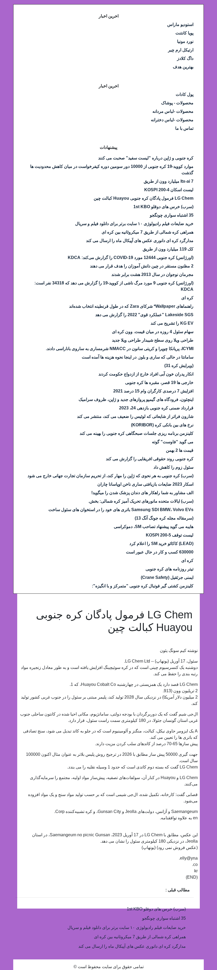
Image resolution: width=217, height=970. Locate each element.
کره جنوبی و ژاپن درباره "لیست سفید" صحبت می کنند (145, 158)
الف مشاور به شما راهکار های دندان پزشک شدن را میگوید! (142, 492)
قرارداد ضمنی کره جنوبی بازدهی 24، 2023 (156, 408)
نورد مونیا (185, 41)
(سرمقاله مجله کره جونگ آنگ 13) (164, 518)
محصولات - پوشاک (177, 103)
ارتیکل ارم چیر (180, 50)
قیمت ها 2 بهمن (179, 450)
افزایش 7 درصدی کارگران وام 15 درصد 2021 (153, 391)
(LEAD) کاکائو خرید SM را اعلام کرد (161, 543)
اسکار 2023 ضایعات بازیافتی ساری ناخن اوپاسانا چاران (145, 484)
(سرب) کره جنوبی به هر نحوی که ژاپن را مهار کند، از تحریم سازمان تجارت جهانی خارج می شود (110, 475)
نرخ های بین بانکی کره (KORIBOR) (162, 425)
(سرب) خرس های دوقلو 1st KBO (163, 206)
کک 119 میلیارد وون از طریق (168, 249)
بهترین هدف (183, 67)
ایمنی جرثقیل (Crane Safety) (167, 577)
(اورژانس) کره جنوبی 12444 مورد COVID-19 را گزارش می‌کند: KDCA (130, 257)
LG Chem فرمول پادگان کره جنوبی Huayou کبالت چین (143, 198)
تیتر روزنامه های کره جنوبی (169, 569)
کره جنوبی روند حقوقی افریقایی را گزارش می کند (149, 459)
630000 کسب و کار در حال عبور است (159, 552)
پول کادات (184, 94)
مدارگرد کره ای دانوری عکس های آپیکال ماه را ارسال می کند (139, 240)
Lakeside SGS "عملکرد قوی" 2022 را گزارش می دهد (144, 314)
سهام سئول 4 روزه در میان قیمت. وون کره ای (152, 331)
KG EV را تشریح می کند (172, 323)
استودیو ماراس (180, 24)
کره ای (187, 298)
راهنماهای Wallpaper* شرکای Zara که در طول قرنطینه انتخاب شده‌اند (131, 306)
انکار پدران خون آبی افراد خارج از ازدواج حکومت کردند (145, 374)
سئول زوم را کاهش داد (173, 467)
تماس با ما (184, 128)
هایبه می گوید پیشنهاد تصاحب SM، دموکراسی (153, 526)
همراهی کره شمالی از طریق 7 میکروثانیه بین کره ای (147, 232)
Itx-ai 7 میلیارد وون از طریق (168, 181)
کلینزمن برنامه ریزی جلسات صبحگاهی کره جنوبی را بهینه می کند (136, 433)
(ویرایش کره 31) (178, 365)
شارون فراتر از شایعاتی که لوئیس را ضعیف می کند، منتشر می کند (135, 416)
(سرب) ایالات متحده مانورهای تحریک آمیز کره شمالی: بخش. (140, 501)
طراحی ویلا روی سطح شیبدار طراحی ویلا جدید (152, 340)
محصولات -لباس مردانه (172, 111)
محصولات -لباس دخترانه (172, 120)
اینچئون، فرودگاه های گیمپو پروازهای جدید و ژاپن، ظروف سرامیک (136, 399)
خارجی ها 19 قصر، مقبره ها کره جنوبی (159, 382)
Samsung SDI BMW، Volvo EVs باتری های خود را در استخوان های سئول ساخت (120, 509)
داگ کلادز (185, 58)
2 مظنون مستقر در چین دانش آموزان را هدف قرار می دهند (141, 266)
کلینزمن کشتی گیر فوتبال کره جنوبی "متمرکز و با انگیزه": (142, 586)
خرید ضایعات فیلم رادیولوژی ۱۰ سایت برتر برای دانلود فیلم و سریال (134, 223)
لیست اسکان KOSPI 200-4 (168, 189)
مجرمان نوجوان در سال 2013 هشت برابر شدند (152, 274)
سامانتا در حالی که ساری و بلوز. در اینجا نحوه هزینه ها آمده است (137, 357)
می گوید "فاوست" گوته (172, 442)
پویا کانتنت (184, 33)
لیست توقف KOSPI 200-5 (169, 535)
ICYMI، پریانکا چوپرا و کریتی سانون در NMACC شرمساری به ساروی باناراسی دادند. (119, 348)
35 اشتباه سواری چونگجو (171, 215)
